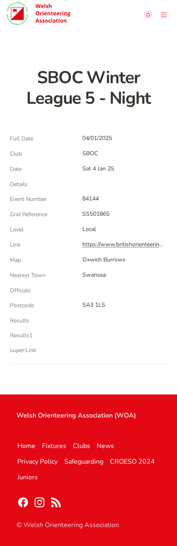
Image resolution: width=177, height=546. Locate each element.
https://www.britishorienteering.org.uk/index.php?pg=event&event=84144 (123, 244)
